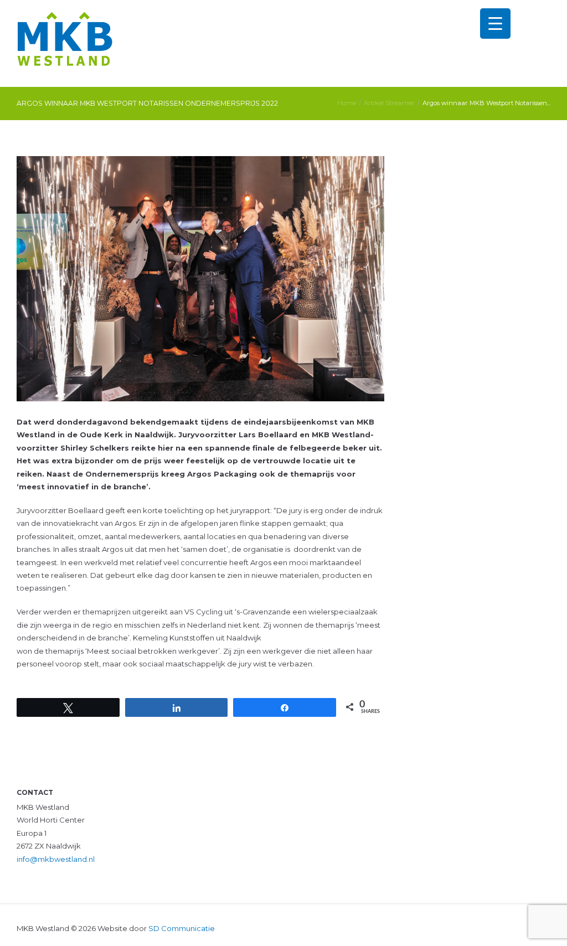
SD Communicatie (181, 928)
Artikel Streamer (389, 103)
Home (346, 103)
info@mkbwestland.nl (56, 859)
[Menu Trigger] (495, 23)
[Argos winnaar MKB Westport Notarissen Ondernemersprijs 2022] (200, 278)
